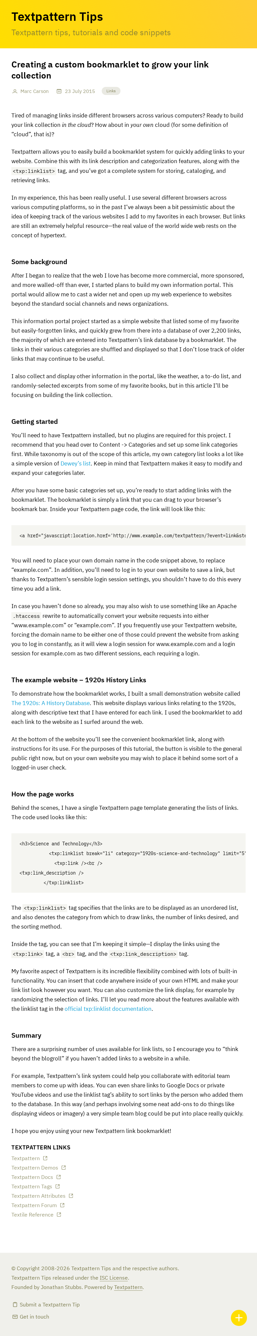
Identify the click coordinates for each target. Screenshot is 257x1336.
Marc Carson (34, 91)
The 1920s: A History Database (50, 703)
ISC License (114, 1278)
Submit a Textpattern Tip (50, 1305)
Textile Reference (32, 1215)
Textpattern (25, 1158)
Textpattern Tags (31, 1187)
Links (111, 91)
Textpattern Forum (34, 1205)
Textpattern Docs (32, 1177)
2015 (89, 91)
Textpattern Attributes (38, 1196)
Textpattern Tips (57, 17)
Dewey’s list (76, 464)
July (77, 91)
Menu (239, 1318)
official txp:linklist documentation (108, 1009)
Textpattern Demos (34, 1168)
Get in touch (34, 1317)
